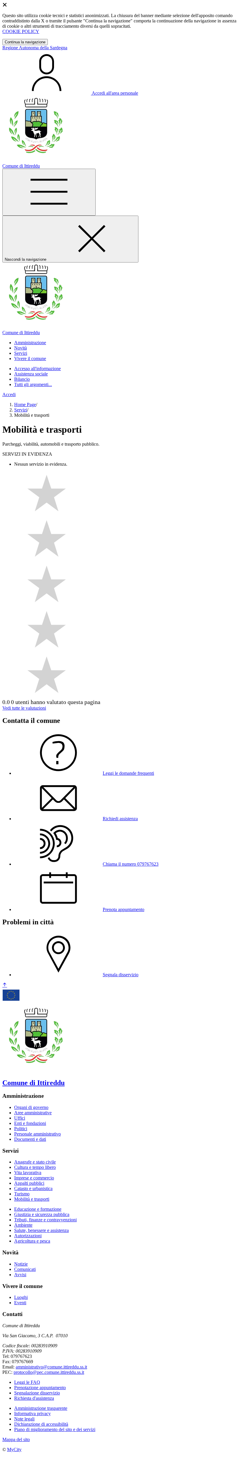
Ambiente (23, 1225)
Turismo (22, 1193)
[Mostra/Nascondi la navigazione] (49, 192)
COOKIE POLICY (20, 31)
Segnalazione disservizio (37, 1392)
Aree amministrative (33, 1112)
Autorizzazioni (28, 1235)
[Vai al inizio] (4, 985)
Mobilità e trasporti (31, 1199)
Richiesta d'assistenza (34, 1398)
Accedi (9, 394)
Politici (20, 1128)
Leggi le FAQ (27, 1382)
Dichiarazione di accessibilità (41, 1424)
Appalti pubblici (29, 1183)
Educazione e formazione (37, 1209)
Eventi (20, 1302)
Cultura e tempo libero (35, 1167)
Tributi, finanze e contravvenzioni (45, 1219)
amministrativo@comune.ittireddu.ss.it (51, 1366)
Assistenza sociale (31, 373)
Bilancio (22, 379)
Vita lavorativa (27, 1172)
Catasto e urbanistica (33, 1188)
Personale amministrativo (37, 1133)
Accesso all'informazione (37, 368)
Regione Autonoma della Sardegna (34, 47)
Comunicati (25, 1269)
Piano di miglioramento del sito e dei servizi (54, 1429)
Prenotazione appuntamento (40, 1387)
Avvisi (20, 1274)
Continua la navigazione (25, 42)
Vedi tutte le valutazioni (24, 708)
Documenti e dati (30, 1139)
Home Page (25, 404)
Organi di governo (31, 1107)
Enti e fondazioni (30, 1123)
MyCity (14, 1449)
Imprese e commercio (34, 1177)
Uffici (19, 1117)
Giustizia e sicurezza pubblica (41, 1214)
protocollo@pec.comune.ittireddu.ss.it (49, 1372)
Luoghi (21, 1297)
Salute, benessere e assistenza (41, 1230)
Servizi (20, 409)
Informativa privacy (32, 1413)
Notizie (21, 1263)
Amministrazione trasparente (40, 1408)
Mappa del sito (16, 1439)
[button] (30, 342)
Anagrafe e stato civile (35, 1161)
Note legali (24, 1418)
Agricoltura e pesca (32, 1240)
